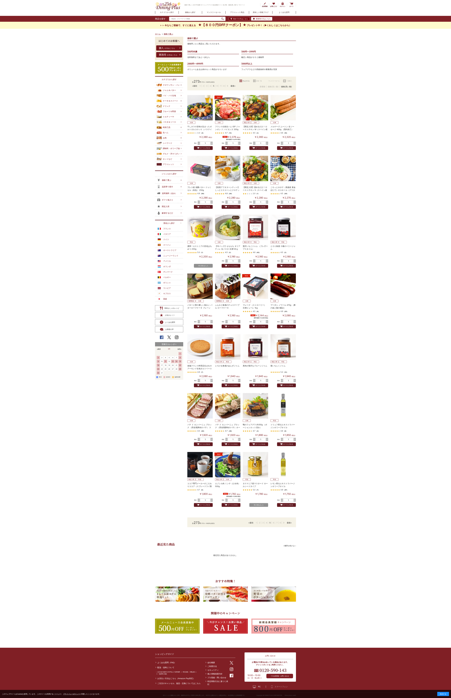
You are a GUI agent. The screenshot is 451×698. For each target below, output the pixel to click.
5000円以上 (246, 63)
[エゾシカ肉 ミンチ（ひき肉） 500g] (227, 464)
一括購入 (289, 81)
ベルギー (167, 277)
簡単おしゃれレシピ (171, 308)
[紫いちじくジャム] (283, 347)
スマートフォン (281, 686)
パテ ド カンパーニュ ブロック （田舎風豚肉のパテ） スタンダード (199, 427)
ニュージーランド (170, 255)
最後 (232, 86)
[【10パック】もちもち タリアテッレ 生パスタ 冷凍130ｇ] (227, 227)
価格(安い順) (273, 86)
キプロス (167, 293)
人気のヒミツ (170, 315)
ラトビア (167, 288)
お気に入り (273, 6)
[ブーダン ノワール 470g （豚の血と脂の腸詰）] (283, 286)
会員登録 (265, 6)
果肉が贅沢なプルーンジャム (255, 366)
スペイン (167, 245)
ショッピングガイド (164, 654)
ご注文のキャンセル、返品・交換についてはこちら (179, 683)
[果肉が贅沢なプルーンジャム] (255, 347)
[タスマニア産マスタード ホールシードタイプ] (255, 464)
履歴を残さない (290, 546)
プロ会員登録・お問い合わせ (280, 676)
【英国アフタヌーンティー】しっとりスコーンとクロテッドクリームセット (227, 190)
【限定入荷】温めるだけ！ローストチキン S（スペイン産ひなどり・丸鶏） (255, 190)
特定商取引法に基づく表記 (217, 682)
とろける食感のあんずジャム (227, 366)
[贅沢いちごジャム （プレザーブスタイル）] (255, 227)
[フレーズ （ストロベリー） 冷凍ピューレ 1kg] (255, 286)
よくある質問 (170, 322)
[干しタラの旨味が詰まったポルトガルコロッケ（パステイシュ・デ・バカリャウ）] (200, 107)
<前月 (159, 349)
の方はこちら (167, 48)
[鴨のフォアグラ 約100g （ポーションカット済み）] (255, 405)
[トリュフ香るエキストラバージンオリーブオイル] (283, 405)
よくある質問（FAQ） (166, 662)
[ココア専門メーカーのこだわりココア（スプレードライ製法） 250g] (200, 464)
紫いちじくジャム (278, 366)
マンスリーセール (274, 81)
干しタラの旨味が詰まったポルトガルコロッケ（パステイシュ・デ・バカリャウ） (199, 129)
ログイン (282, 6)
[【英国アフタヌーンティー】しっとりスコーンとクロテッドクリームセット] (227, 168)
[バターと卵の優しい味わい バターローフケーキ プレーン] (200, 286)
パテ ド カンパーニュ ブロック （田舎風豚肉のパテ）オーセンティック (227, 427)
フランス (167, 228)
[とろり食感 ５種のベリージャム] (283, 227)
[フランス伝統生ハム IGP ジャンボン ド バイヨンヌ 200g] (227, 107)
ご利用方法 (212, 666)
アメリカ (167, 261)
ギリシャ (167, 283)
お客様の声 (169, 329)
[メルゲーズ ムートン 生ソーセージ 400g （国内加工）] (283, 107)
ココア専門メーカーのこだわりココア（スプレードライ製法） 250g (199, 486)
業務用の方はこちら (263, 19)
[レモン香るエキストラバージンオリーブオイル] (283, 464)
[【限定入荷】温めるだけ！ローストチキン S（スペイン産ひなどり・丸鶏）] (255, 168)
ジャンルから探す (169, 174)
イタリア (167, 234)
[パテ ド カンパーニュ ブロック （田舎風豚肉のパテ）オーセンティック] (227, 405)
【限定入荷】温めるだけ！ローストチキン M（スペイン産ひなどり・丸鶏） (255, 129)
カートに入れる (205, 148)
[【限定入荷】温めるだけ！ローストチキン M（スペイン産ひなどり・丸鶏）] (255, 107)
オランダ (167, 266)
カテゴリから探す (169, 79)
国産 (165, 299)
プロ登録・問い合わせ (216, 677)
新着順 (262, 86)
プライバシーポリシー (71, 694)
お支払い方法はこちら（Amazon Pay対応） (176, 678)
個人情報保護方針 (214, 674)
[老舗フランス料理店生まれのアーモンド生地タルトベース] (200, 347)
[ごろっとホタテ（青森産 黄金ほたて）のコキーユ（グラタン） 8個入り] (283, 168)
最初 (195, 86)
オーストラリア (169, 250)
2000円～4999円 (195, 63)
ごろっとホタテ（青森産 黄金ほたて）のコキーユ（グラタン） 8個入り (282, 190)
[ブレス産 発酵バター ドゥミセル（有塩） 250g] (200, 168)
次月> (179, 349)
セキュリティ (213, 670)
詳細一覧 (259, 81)
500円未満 (192, 51)
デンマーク (168, 272)
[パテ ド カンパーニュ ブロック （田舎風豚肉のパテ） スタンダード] (200, 405)
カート (291, 6)
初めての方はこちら (240, 19)
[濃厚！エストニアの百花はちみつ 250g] (200, 227)
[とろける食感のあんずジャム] (227, 347)
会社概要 (211, 662)
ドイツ (166, 239)
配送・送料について (165, 667)
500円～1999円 (248, 51)
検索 (223, 19)
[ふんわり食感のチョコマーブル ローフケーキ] (227, 286)
